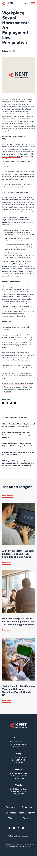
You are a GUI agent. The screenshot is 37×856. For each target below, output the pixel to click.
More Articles (7, 495)
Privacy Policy (10, 846)
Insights (5, 51)
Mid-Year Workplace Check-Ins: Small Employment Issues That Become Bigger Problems (16, 435)
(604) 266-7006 (18, 747)
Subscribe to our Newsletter (18, 836)
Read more (6, 562)
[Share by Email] (15, 403)
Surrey (18, 753)
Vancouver (18, 738)
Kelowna (18, 769)
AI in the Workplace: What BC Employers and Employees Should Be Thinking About (18, 425)
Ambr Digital (27, 846)
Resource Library (26, 812)
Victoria (18, 785)
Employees (27, 807)
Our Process (10, 812)
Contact (26, 818)
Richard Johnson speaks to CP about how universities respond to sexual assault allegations (18, 389)
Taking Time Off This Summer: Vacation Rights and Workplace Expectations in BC (17, 445)
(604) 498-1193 (18, 762)
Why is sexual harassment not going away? (18, 384)
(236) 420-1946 (18, 778)
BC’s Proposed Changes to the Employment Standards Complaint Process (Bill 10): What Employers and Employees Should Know (18, 463)
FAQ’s (10, 818)
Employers (10, 807)
